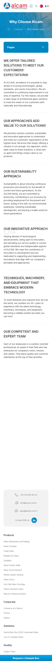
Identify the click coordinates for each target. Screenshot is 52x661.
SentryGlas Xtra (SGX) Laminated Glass (21, 632)
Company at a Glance (13, 608)
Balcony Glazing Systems (15, 594)
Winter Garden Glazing (13, 575)
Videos (7, 618)
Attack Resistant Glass (13, 589)
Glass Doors (9, 579)
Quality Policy (10, 651)
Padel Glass (9, 551)
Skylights (7, 560)
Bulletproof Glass (11, 556)
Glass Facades (10, 546)
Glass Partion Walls (12, 565)
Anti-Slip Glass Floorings (14, 584)
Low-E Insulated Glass (13, 637)
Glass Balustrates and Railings (17, 541)
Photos (7, 613)
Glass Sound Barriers (13, 570)
